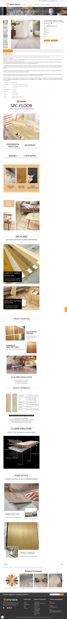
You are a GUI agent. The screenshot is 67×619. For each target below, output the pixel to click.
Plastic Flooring (11, 567)
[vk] (7, 608)
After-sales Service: (45, 28)
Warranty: (45, 31)
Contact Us (26, 608)
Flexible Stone (36, 604)
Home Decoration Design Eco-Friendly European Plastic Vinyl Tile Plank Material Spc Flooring (28, 567)
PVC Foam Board (37, 608)
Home (25, 602)
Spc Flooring (5, 567)
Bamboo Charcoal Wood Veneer (39, 603)
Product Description (8, 50)
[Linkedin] (3, 608)
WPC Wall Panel (37, 613)
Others (35, 614)
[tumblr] (9, 608)
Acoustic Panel (36, 602)
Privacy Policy (49, 617)
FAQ (25, 605)
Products (25, 603)
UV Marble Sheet (37, 609)
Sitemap (45, 617)
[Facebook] (11, 608)
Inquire (47, 40)
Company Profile (26, 604)
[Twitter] (5, 608)
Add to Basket (54, 40)
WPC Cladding (36, 610)
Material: (45, 33)
